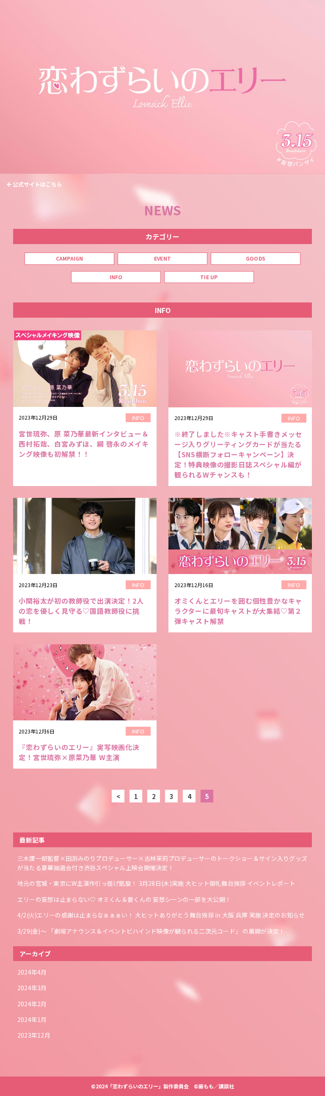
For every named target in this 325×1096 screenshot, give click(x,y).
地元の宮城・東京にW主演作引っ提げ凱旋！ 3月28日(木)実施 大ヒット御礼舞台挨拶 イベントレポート (156, 883)
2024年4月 (32, 972)
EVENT (162, 258)
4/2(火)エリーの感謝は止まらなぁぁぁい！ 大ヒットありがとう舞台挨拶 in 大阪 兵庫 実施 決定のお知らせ (161, 915)
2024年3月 (32, 987)
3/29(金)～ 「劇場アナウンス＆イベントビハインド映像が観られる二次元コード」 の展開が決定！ (151, 931)
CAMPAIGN (69, 258)
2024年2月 (32, 1004)
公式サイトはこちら (37, 184)
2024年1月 (32, 1019)
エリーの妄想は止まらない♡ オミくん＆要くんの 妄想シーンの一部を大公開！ (124, 899)
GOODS (255, 258)
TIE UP (209, 276)
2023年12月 (33, 1035)
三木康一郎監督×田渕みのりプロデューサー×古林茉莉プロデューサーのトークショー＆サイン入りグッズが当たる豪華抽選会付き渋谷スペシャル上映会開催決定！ (162, 863)
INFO (116, 276)
